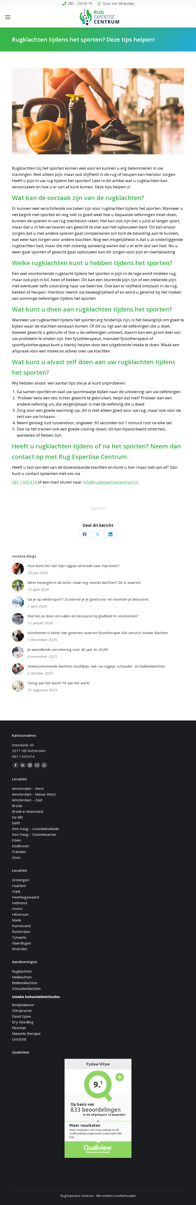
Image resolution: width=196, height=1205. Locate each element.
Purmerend (21, 925)
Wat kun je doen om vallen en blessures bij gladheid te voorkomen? (82, 616)
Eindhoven (20, 845)
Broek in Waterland (27, 811)
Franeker (19, 851)
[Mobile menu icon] (8, 17)
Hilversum (20, 914)
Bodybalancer (23, 1004)
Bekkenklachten (24, 982)
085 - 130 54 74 (80, 3)
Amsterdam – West (28, 788)
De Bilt (17, 817)
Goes (16, 857)
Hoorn (17, 908)
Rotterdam (21, 931)
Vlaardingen (21, 943)
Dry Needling (22, 1022)
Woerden (19, 948)
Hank (16, 891)
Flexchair (19, 1027)
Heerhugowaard (25, 897)
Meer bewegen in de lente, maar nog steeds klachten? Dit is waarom (84, 582)
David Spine (21, 1016)
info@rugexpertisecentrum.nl (110, 482)
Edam (16, 840)
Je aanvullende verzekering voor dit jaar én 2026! (67, 649)
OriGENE (19, 1039)
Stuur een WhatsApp (118, 3)
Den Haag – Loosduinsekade (35, 828)
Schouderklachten (26, 988)
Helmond (19, 902)
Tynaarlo (19, 937)
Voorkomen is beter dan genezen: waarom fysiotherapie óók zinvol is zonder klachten (97, 632)
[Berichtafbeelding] (18, 569)
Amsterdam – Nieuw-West (34, 794)
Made (16, 920)
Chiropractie (22, 1010)
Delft (16, 822)
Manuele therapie (26, 1033)
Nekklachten (22, 977)
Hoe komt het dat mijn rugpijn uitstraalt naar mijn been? (73, 565)
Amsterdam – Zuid (27, 800)
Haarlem (19, 885)
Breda (17, 805)
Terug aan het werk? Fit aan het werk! (58, 683)
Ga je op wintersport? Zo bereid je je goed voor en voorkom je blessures (88, 599)
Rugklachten (22, 971)
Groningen (20, 879)
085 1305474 (24, 482)
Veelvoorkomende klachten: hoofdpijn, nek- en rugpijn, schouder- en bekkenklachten (96, 666)
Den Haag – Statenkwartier (34, 834)
